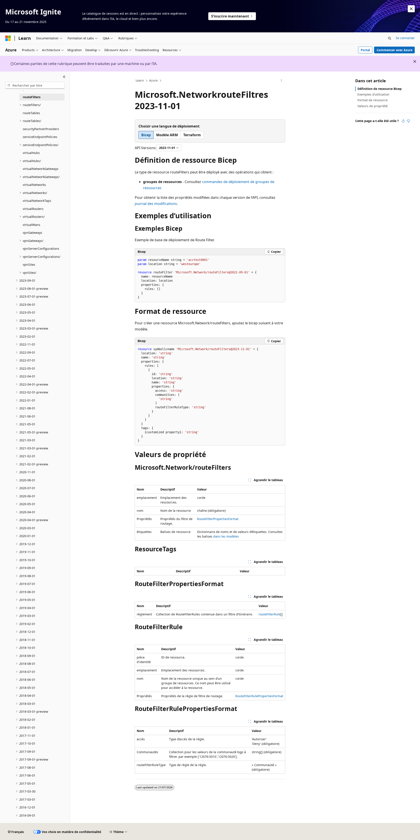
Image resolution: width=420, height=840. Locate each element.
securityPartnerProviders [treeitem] (41, 129)
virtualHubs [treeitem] (31, 153)
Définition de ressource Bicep (379, 89)
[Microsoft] (8, 38)
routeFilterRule (269, 614)
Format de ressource (372, 100)
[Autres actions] (281, 80)
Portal (365, 50)
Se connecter (405, 38)
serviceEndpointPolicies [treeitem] (40, 137)
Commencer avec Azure (394, 50)
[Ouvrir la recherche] (389, 38)
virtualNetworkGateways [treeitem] (40, 169)
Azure (153, 80)
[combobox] (35, 85)
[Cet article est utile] (403, 121)
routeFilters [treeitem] (31, 97)
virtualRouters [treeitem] (33, 209)
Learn (140, 80)
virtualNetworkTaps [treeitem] (37, 201)
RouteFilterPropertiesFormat (217, 519)
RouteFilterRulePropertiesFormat (259, 696)
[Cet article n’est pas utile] (408, 121)
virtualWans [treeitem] (31, 225)
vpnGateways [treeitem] (32, 233)
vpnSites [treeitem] (29, 264)
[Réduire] (64, 76)
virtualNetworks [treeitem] (34, 185)
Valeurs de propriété (372, 106)
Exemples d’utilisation (373, 94)
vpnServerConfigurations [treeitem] (41, 248)
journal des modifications (156, 203)
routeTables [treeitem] (31, 113)
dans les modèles (226, 536)
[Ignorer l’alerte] (411, 8)
